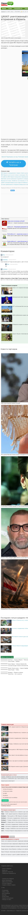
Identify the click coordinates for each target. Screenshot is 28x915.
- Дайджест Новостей (7, 871)
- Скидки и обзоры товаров (8, 884)
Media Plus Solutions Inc (22, 910)
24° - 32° (24, 11)
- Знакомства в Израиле (7, 878)
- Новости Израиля (6, 868)
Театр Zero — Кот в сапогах (15, 674)
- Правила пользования (7, 898)
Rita (4, 254)
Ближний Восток (18, 8)
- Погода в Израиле (6, 883)
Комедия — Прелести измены (15, 672)
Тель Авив (17, 11)
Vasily (2, 813)
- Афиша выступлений (7, 881)
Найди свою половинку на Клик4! (15, 221)
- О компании (4, 890)
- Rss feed (3, 895)
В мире (10, 8)
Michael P (3, 822)
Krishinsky (5, 259)
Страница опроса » (6, 805)
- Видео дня (4, 870)
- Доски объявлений (6, 880)
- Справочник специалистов (8, 873)
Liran (2, 830)
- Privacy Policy (5, 896)
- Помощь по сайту (6, 899)
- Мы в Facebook (5, 893)
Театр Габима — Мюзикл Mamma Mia (17, 664)
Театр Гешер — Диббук (14, 661)
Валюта (3, 11)
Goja (2, 811)
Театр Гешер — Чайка (13, 669)
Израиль (4, 8)
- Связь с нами (5, 891)
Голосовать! (5, 800)
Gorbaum (5, 269)
